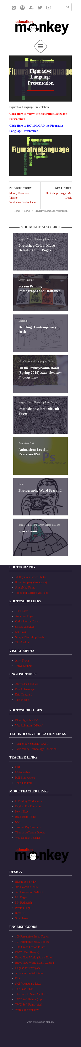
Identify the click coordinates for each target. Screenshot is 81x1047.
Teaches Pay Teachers (27, 827)
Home (17, 210)
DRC (18, 767)
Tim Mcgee (22, 699)
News (27, 210)
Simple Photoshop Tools (29, 637)
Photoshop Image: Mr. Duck (58, 196)
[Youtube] (48, 7)
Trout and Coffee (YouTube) (32, 592)
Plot (17, 978)
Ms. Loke (20, 632)
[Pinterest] (22, 7)
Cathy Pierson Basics (27, 621)
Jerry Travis (22, 660)
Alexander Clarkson (26, 684)
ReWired (20, 913)
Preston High (23, 907)
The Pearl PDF (24, 988)
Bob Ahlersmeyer (25, 689)
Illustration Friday (26, 881)
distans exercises (24, 626)
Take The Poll (23, 782)
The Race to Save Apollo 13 (31, 994)
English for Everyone (27, 968)
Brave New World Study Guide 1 (34, 962)
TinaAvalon (22, 642)
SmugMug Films (25, 587)
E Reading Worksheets (28, 801)
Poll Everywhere (25, 777)
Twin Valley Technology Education (35, 749)
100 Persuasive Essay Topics (32, 936)
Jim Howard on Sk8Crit (29, 892)
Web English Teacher (27, 837)
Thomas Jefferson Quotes (30, 832)
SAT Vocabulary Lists (28, 983)
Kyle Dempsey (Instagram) (31, 582)
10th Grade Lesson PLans (30, 947)
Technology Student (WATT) (32, 743)
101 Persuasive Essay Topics (32, 941)
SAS (18, 822)
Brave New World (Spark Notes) (34, 957)
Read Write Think (25, 816)
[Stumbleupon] (31, 7)
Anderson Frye (24, 616)
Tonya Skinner (23, 665)
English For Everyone (28, 806)
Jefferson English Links (29, 973)
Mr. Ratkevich (23, 902)
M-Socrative (22, 772)
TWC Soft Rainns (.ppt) (29, 999)
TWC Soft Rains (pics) (28, 1004)
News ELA (21, 811)
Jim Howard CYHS (26, 887)
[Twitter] (40, 7)
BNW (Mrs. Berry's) (27, 952)
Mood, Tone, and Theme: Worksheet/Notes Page (22, 198)
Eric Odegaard (23, 694)
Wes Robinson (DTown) (29, 725)
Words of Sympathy (27, 1009)
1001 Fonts (21, 611)
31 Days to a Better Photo (30, 577)
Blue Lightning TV (26, 720)
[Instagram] (13, 7)
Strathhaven (22, 918)
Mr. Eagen (21, 897)
